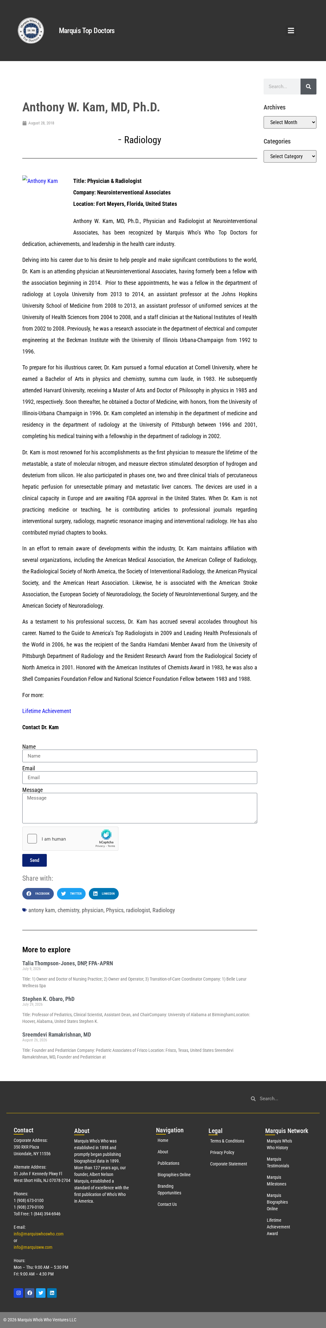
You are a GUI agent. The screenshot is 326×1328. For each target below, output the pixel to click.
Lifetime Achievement (46, 711)
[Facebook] (29, 1293)
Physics (115, 910)
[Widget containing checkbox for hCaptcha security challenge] (70, 839)
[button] (291, 30)
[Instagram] (18, 1293)
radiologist (138, 910)
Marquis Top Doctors (87, 30)
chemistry (68, 910)
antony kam (41, 910)
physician (92, 910)
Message (32, 790)
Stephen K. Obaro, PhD (48, 999)
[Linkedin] (52, 1293)
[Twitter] (41, 1293)
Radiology (142, 139)
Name (29, 747)
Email (28, 768)
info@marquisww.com (33, 1247)
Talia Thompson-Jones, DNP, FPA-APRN (67, 963)
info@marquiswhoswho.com (39, 1233)
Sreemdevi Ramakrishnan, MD (56, 1034)
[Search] (308, 86)
